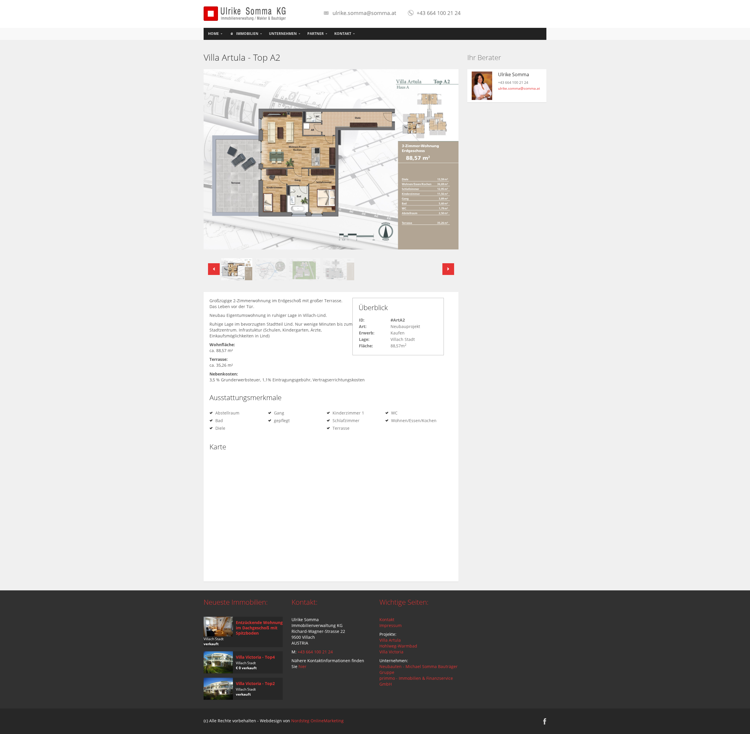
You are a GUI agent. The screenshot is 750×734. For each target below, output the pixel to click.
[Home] (245, 13)
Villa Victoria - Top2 (255, 683)
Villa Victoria (391, 652)
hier (302, 666)
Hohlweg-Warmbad (398, 646)
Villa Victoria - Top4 (255, 657)
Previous (214, 269)
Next (448, 269)
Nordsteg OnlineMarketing (317, 720)
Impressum (390, 625)
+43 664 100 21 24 (315, 652)
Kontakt (386, 619)
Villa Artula (390, 640)
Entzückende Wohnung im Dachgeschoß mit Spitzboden (259, 628)
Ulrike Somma (513, 74)
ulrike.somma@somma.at (364, 12)
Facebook (544, 721)
